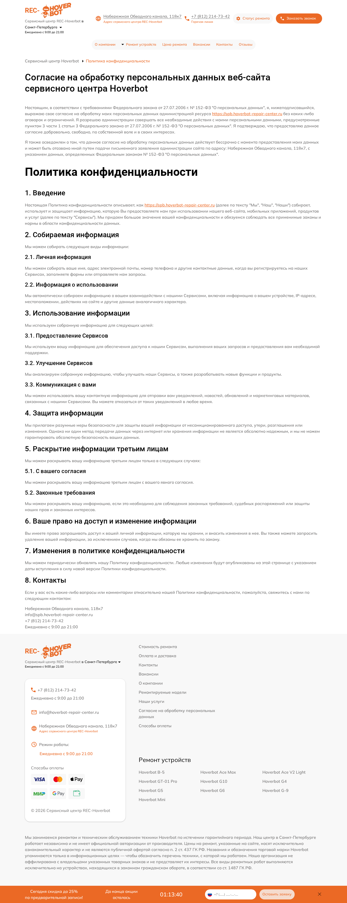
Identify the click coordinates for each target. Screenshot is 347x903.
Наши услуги (151, 701)
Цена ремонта (174, 44)
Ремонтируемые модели (162, 692)
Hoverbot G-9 (275, 790)
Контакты (224, 44)
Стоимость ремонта (158, 646)
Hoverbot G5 (151, 790)
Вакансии (201, 44)
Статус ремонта (256, 18)
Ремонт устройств (141, 44)
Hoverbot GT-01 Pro (158, 781)
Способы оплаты (155, 725)
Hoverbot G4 (274, 781)
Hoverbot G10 (213, 781)
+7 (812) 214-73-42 (210, 16)
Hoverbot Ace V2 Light (284, 772)
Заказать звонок (301, 18)
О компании (105, 44)
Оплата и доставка (157, 655)
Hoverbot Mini (152, 799)
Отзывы (246, 44)
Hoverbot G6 (212, 790)
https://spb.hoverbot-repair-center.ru (247, 113)
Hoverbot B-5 (152, 772)
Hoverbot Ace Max (218, 772)
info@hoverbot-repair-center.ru (69, 712)
